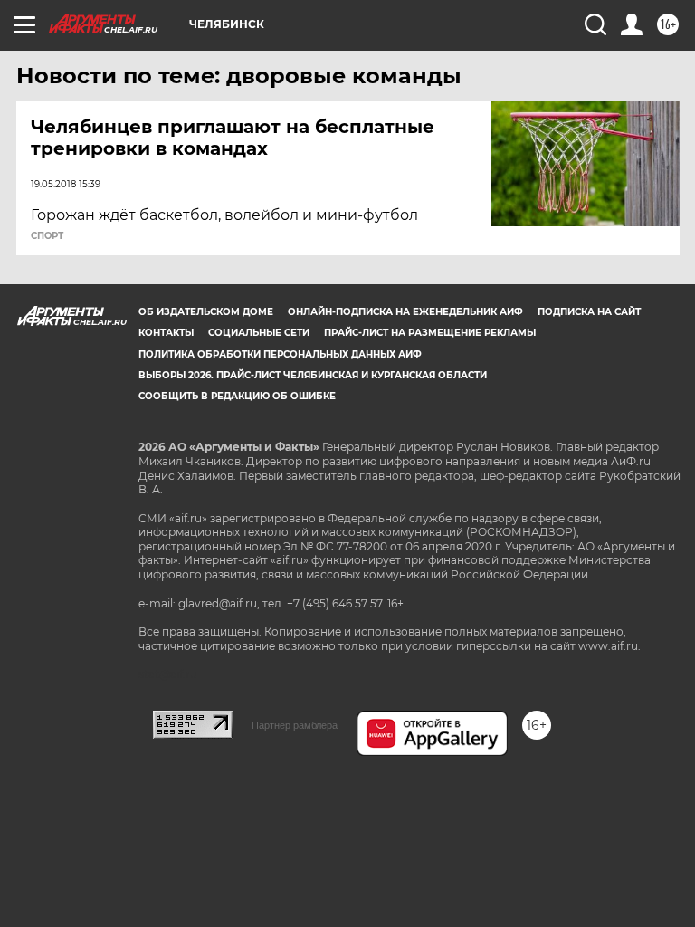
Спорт (47, 236)
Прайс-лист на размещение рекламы (430, 333)
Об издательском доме (205, 312)
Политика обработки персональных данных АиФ (280, 354)
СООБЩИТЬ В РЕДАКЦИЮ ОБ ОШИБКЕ (237, 396)
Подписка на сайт (589, 312)
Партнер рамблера (295, 725)
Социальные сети (258, 333)
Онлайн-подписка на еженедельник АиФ (405, 312)
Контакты (166, 333)
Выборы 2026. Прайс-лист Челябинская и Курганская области (312, 375)
